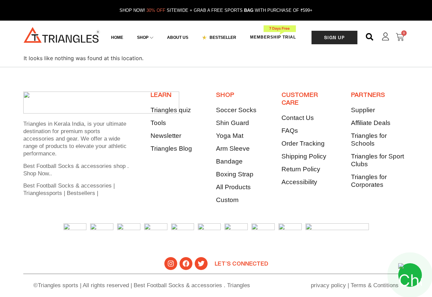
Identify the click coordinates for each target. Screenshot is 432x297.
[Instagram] (171, 263)
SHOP (225, 95)
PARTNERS (368, 95)
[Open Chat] (410, 275)
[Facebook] (186, 263)
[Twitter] (201, 263)
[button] (369, 37)
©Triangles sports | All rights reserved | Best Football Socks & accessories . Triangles (141, 285)
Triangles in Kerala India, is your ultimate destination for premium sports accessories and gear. (74, 131)
